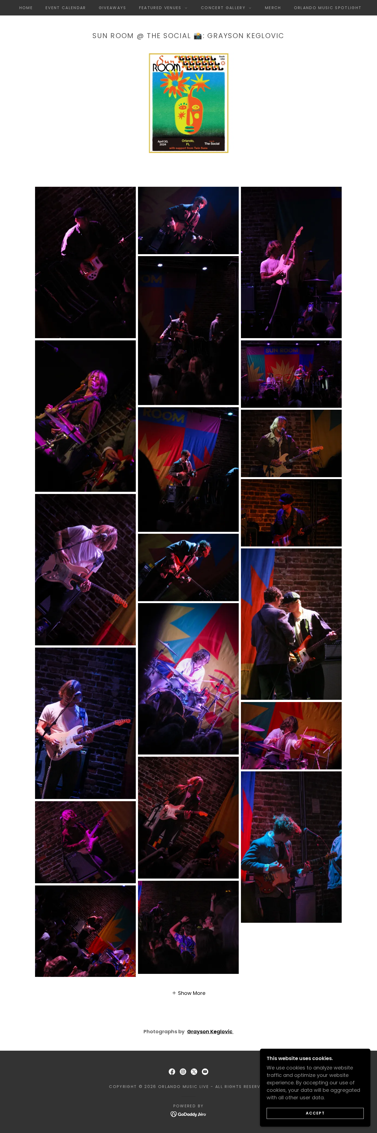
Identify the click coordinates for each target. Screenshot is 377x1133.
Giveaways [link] (112, 7)
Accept (315, 1113)
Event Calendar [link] (66, 7)
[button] (161, 7)
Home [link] (26, 7)
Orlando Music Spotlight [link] (328, 7)
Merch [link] (273, 7)
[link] (171, 1071)
